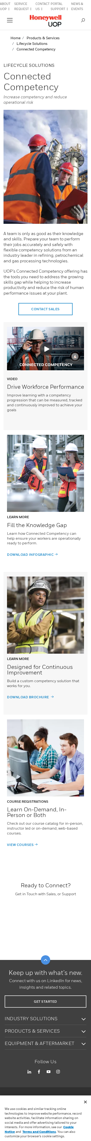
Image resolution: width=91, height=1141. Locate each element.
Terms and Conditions (39, 1132)
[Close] (85, 1102)
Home (15, 38)
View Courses (20, 845)
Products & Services (43, 38)
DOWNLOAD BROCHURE (28, 697)
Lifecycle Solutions (32, 43)
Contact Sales (45, 309)
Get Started (45, 1001)
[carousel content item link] (45, 473)
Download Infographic (30, 554)
